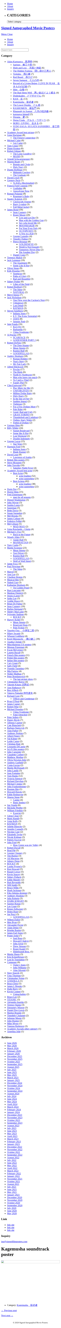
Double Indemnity (21, 438)
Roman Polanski (15, 193)
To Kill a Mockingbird (23, 183)
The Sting (17, 289)
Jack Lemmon (13, 260)
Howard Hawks (14, 792)
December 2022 (14, 1147)
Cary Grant (12, 663)
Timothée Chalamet (16, 1015)
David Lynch (13, 177)
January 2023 (13, 1144)
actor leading (25, 476)
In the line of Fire (21, 398)
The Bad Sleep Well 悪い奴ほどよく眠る (34, 92)
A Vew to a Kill (26, 233)
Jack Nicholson (14, 297)
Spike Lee (12, 598)
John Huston (13, 1021)
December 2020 (14, 1197)
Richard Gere (13, 696)
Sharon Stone (13, 797)
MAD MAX (19, 526)
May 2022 (12, 1165)
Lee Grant (12, 906)
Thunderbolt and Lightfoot (25, 417)
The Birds (17, 372)
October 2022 (13, 1152)
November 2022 (14, 1149)
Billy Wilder (13, 428)
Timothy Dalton (20, 239)
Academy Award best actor (19, 470)
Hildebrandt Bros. (21, 951)
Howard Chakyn (21, 941)
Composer (12, 962)
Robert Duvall (13, 848)
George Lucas (13, 441)
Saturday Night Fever (23, 468)
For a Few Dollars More (24, 406)
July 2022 (11, 1160)
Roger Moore (19, 215)
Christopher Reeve (16, 682)
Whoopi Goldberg (15, 636)
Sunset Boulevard (21, 430)
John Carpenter (14, 752)
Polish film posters (15, 658)
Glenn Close (13, 816)
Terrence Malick (14, 257)
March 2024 (13, 1107)
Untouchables (19, 994)
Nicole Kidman (14, 837)
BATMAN (18, 308)
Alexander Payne (15, 925)
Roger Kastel (19, 949)
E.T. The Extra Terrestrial (25, 316)
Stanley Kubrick (14, 199)
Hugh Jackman (14, 890)
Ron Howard (13, 869)
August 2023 (13, 1125)
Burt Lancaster (14, 590)
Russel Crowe (13, 871)
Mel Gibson (12, 524)
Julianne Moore (14, 1018)
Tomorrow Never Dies (29, 249)
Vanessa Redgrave (15, 1026)
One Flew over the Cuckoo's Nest (29, 300)
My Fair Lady (19, 364)
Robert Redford (14, 287)
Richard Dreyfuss (15, 781)
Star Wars (17, 444)
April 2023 (12, 1136)
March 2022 (13, 1171)
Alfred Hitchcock (15, 367)
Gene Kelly (12, 821)
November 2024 (14, 1085)
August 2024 (13, 1093)
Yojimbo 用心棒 (21, 74)
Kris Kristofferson (15, 957)
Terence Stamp (14, 1005)
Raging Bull (18, 351)
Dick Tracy (18, 167)
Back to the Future (21, 534)
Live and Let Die (27, 217)
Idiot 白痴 (18, 89)
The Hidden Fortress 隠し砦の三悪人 (32, 71)
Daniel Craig (19, 255)
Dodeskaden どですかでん (27, 96)
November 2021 (14, 1179)
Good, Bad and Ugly (23, 412)
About (10, 6)
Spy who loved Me (28, 223)
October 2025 (13, 1061)
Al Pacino (11, 335)
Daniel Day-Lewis (15, 1010)
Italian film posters (15, 660)
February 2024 (14, 1109)
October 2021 (13, 1181)
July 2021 (11, 1187)
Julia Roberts (13, 898)
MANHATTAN (20, 542)
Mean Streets (19, 348)
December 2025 (14, 1056)
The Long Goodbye (22, 154)
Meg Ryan (12, 922)
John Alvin (18, 943)
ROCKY (17, 617)
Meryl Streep (13, 295)
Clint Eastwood (14, 385)
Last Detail (18, 305)
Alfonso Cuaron (14, 722)
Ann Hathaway (14, 687)
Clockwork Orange (22, 201)
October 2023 (13, 1120)
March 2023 (13, 1139)
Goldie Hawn (13, 601)
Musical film (13, 580)
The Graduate (19, 175)
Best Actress (19, 481)
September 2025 (14, 1064)
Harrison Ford (13, 446)
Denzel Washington (16, 500)
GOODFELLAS (21, 353)
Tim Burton (12, 856)
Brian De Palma (14, 603)
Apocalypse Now (21, 191)
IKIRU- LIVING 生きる (26, 123)
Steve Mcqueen (14, 462)
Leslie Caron (13, 741)
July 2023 (11, 1128)
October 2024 (13, 1088)
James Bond (13, 209)
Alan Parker (12, 730)
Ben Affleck (13, 690)
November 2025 (14, 1059)
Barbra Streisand (15, 609)
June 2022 (12, 1163)
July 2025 (11, 1069)
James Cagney (14, 704)
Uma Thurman (14, 975)
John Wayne (13, 502)
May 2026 (12, 1045)
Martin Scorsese (14, 548)
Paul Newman (13, 566)
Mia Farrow (12, 671)
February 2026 (14, 1051)
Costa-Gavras (13, 765)
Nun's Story (18, 361)
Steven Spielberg (15, 311)
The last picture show (23, 679)
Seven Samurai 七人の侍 (26, 80)
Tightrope (17, 404)
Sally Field (12, 666)
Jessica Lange (13, 595)
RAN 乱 (18, 99)
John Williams (19, 967)
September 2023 (14, 1123)
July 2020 (11, 1208)
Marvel (10, 572)
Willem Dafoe (13, 919)
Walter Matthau (14, 674)
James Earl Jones (15, 933)
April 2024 (12, 1104)
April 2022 (12, 1168)
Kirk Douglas (13, 271)
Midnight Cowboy (21, 172)
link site (10, 1225)
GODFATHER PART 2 (24, 340)
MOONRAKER (27, 225)
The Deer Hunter (21, 345)
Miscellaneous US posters (19, 644)
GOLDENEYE (26, 244)
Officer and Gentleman (23, 698)
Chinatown (18, 303)
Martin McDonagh (16, 768)
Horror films (13, 492)
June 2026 (12, 1043)
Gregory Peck (13, 180)
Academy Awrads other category (22, 1029)
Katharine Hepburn (16, 585)
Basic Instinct (19, 802)
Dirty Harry (18, 396)
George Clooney (15, 853)
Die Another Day (27, 252)
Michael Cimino (14, 784)
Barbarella (18, 329)
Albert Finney (13, 736)
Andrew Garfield (15, 762)
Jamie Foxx (12, 564)
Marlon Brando (14, 1013)
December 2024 (14, 1083)
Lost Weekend (20, 436)
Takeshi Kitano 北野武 (18, 684)
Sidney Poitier (13, 281)
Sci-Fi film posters (15, 749)
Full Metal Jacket (21, 207)
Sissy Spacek (13, 973)
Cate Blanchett (14, 725)
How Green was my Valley (25, 845)
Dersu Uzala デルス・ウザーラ (29, 120)
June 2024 (12, 1099)
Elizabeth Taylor (15, 834)
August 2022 (13, 1157)
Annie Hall (18, 540)
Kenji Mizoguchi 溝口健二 (21, 639)
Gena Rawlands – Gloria (18, 529)
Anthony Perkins (15, 733)
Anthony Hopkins (15, 895)
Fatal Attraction (20, 714)
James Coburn (13, 518)
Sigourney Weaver (15, 1007)
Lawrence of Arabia (22, 457)
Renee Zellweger (15, 909)
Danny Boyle (13, 720)
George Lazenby (21, 236)
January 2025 (13, 1080)
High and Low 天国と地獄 (27, 68)
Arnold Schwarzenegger (18, 159)
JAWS (16, 319)
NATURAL (18, 292)
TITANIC (12, 999)
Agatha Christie (14, 642)
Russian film (13, 789)
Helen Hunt (12, 911)
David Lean (12, 454)
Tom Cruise (12, 146)
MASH (16, 156)
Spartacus (17, 273)
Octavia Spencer (15, 778)
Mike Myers (13, 1023)
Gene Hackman (14, 135)
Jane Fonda (12, 324)
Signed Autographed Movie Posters (28, 28)
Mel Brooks (12, 516)
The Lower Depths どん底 (26, 105)
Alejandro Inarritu (15, 1002)
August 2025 (13, 1067)
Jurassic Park (19, 321)
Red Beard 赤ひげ (23, 77)
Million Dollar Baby (22, 393)
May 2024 (12, 1101)
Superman (12, 508)
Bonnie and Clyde (21, 164)
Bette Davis (12, 510)
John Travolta (13, 465)
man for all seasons (22, 497)
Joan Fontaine (13, 773)
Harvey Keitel (13, 619)
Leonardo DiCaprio (16, 746)
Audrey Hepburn (15, 356)
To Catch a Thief (21, 380)
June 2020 (12, 1211)
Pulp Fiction (18, 627)
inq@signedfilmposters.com (14, 1241)
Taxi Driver (18, 553)
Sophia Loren (13, 505)
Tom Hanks (12, 776)
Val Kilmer (12, 738)
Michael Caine (14, 140)
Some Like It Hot (21, 265)
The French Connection (24, 138)
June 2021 (12, 1189)
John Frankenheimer (16, 786)
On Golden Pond (21, 587)
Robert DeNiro (14, 343)
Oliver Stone (13, 268)
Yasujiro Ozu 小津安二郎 (20, 630)
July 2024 (11, 1096)
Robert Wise (13, 706)
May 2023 (12, 1133)
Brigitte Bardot (14, 930)
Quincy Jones (19, 965)
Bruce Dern (12, 983)
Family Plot (18, 382)
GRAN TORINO (21, 414)
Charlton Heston (15, 577)
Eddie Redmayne (15, 794)
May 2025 (12, 1075)
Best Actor (18, 473)
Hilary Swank (13, 633)
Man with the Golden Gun (31, 220)
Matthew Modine (15, 757)
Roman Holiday (20, 359)
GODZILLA (13, 981)
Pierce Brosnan (20, 241)
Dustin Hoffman (14, 169)
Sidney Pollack (14, 877)
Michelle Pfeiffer (15, 808)
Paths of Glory (20, 276)
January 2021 (13, 1195)
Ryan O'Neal (13, 701)
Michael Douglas (15, 709)
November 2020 (14, 1200)
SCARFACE (19, 337)
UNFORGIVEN (21, 390)
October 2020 (13, 1203)
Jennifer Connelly (15, 829)
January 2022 (13, 1176)
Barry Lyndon (19, 204)
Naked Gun (12, 582)
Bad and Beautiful (21, 279)
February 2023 (14, 1141)
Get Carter (18, 143)
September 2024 (14, 1091)
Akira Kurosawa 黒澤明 (19, 61)
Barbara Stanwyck (15, 728)
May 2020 (12, 1213)
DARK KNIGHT (15, 901)
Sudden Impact (20, 401)
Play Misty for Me (21, 388)
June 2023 (12, 1131)
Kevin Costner (14, 991)
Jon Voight (12, 805)
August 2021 (13, 1184)
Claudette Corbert (15, 754)
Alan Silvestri (19, 970)
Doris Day (12, 489)
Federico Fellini (14, 521)
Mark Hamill (13, 818)
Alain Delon (13, 927)
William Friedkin (15, 810)
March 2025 (13, 1077)
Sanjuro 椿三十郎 (22, 64)
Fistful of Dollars (21, 422)
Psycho (16, 369)
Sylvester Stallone (15, 614)
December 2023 (14, 1115)
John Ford (12, 842)
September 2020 (14, 1205)
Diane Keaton (13, 148)
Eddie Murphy (14, 879)
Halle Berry (12, 989)
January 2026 (13, 1053)
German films (13, 425)
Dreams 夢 (19, 117)
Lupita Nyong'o (14, 866)
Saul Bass (17, 938)
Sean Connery (19, 212)
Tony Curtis (12, 545)
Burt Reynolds (14, 882)
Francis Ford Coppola (17, 185)
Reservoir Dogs (20, 625)
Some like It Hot (20, 433)
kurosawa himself (21, 114)
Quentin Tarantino (15, 668)
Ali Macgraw (13, 858)
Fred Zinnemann (15, 494)
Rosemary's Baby (21, 196)
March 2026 (13, 1048)
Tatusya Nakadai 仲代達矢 (20, 693)
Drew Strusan (19, 946)
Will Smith (12, 885)
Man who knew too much (25, 377)
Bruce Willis (13, 887)
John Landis (13, 770)
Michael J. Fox (14, 532)
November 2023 (14, 1117)
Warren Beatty (14, 161)
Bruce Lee (12, 997)
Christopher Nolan (15, 978)
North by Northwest (22, 374)
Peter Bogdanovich (16, 676)
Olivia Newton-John (16, 760)
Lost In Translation (16, 959)
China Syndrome (21, 332)
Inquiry (10, 9)
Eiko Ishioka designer (17, 893)
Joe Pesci (11, 914)
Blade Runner (19, 452)
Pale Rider (18, 409)
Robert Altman (14, 151)
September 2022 (14, 1155)
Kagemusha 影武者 (23, 102)
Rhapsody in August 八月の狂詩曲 (31, 111)
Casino (16, 800)
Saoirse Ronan (14, 903)
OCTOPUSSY (26, 231)
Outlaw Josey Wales (22, 420)
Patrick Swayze (14, 840)
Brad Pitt (11, 850)
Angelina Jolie (14, 1031)
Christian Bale (13, 744)
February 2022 (14, 1173)
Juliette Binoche (14, 826)
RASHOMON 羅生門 (24, 108)
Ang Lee (11, 574)
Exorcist (17, 813)
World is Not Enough (29, 247)
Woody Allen (13, 537)
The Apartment (20, 263)
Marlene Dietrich (15, 593)
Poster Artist (13, 935)
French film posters (16, 655)
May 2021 (12, 1192)
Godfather (18, 188)
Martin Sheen (13, 954)
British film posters (16, 460)
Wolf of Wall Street (22, 561)
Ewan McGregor (15, 650)
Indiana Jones (19, 313)
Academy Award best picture (20, 132)
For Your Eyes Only (28, 228)
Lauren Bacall (13, 652)
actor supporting (26, 478)
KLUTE (17, 327)
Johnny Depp (13, 861)
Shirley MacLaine (15, 611)
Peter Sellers (13, 717)
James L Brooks (14, 986)
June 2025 (12, 1072)
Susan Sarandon (14, 513)
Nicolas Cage (13, 832)
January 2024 (13, 1112)
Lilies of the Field (21, 284)
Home (10, 3)
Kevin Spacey (13, 874)
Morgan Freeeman (15, 647)
